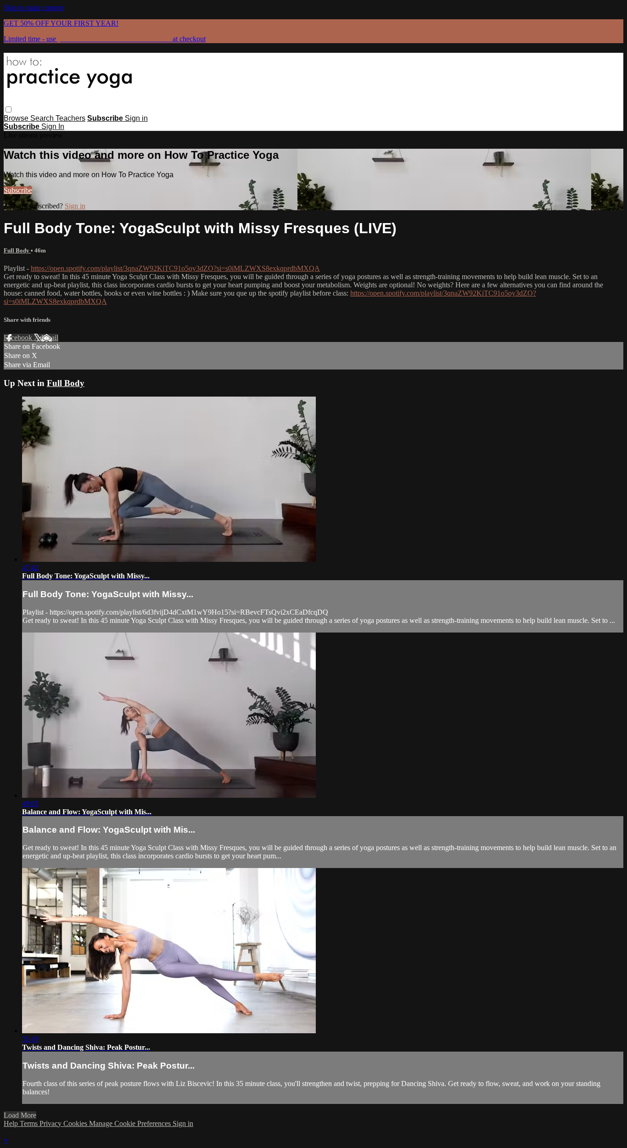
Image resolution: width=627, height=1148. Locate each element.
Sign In (52, 126)
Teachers (70, 118)
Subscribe (18, 190)
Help (12, 1123)
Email (49, 338)
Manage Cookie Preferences (131, 1123)
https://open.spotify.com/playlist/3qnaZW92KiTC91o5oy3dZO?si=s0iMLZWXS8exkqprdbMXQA (175, 268)
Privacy (51, 1123)
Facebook (19, 338)
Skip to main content (33, 7)
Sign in (136, 118)
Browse (17, 118)
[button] (8, 109)
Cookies (76, 1123)
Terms (29, 1123)
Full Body (17, 250)
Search (43, 118)
